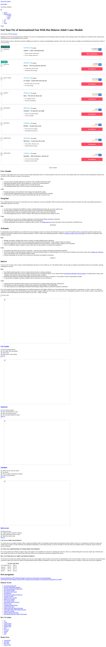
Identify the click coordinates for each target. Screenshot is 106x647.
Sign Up (3, 356)
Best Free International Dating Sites (13, 589)
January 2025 (7, 645)
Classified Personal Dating (11, 605)
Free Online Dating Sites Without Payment (15, 609)
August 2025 (7, 640)
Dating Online (7, 625)
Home (5, 12)
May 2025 (6, 643)
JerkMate (4, 467)
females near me (46, 222)
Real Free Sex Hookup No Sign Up (13, 594)
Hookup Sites (7, 14)
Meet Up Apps (8, 603)
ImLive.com (5, 528)
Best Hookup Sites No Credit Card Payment (15, 614)
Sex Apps (6, 629)
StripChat (4, 407)
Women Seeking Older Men (11, 612)
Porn (8, 18)
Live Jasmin (5, 346)
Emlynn (15, 34)
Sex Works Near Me (9, 590)
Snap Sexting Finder (9, 600)
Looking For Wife (8, 596)
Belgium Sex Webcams (97, 252)
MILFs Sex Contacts (9, 599)
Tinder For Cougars (9, 611)
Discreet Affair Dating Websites (12, 587)
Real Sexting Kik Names (10, 592)
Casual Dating (7, 623)
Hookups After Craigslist (10, 597)
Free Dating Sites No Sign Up (11, 602)
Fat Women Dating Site (10, 586)
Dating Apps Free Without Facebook (13, 608)
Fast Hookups (7, 593)
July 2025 (6, 642)
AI (4, 21)
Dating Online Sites (9, 606)
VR (5, 20)
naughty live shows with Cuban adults (75, 233)
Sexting (9, 15)
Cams (8, 17)
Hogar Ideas (4, 4)
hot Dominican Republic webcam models (74, 273)
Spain (5, 23)
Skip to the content (5, 1)
